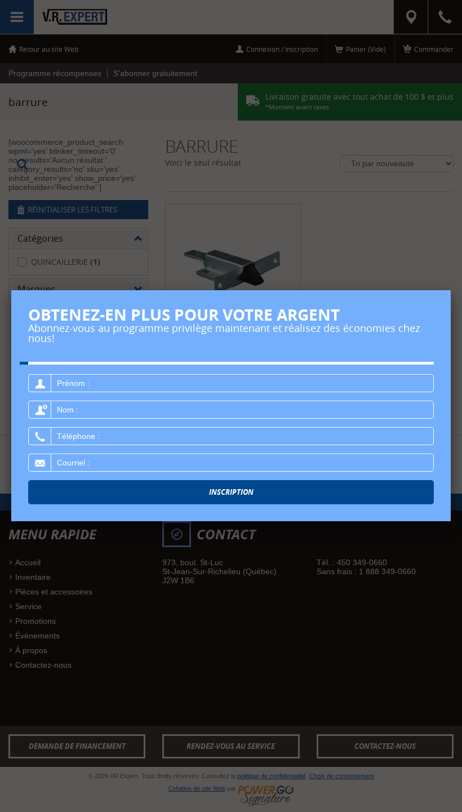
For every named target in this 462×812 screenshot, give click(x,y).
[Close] (451, 290)
